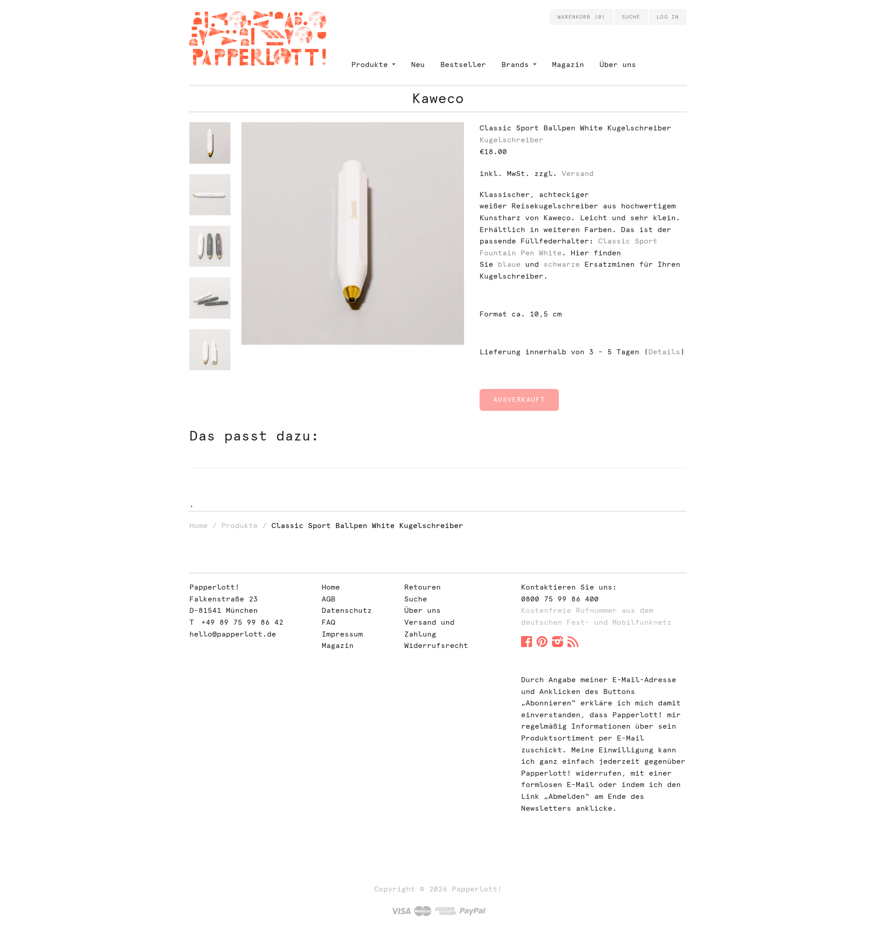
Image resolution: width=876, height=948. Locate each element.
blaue (509, 264)
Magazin (568, 64)
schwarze (561, 264)
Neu (418, 64)
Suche (415, 599)
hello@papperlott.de (232, 634)
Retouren (422, 587)
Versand (578, 173)
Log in (668, 17)
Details (664, 351)
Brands (515, 64)
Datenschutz (347, 610)
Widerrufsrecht (436, 645)
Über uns (618, 64)
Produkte (369, 64)
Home (198, 525)
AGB (328, 599)
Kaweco (438, 98)
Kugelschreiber (511, 139)
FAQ (328, 622)
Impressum (342, 634)
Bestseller (463, 64)
